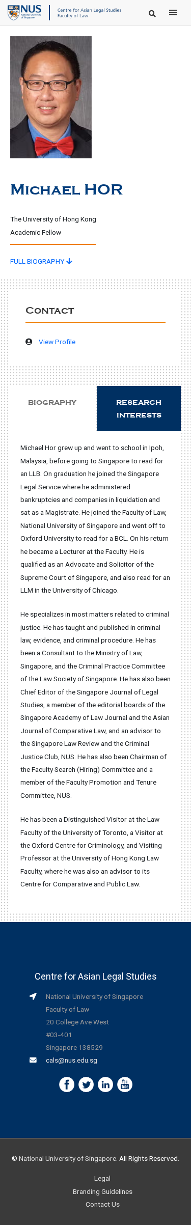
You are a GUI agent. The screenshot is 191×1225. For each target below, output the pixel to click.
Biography (52, 402)
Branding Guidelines (102, 1191)
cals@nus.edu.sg (71, 1060)
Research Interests (138, 409)
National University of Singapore (67, 1158)
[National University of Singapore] (24, 12)
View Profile (57, 342)
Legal (102, 1178)
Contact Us (103, 1204)
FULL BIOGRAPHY (38, 261)
